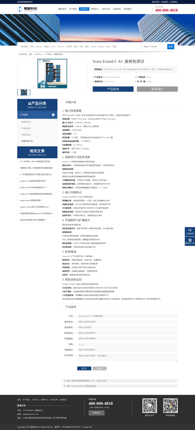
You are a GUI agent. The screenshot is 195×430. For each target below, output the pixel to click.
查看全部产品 (27, 141)
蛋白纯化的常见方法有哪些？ (34, 220)
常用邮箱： (69, 338)
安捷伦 (46, 47)
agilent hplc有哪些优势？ (31, 200)
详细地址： (69, 350)
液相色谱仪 (58, 54)
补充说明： (69, 355)
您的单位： (69, 322)
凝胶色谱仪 (26, 135)
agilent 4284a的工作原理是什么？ (35, 207)
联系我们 (174, 2)
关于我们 (26, 400)
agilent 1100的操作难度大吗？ (34, 181)
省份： (72, 344)
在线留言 (165, 2)
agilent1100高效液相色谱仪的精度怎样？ (38, 194)
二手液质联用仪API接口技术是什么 (36, 174)
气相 (81, 47)
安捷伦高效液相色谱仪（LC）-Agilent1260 (88, 381)
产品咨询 (113, 89)
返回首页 (155, 2)
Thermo (93, 47)
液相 (75, 47)
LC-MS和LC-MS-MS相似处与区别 (35, 161)
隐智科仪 (28, 2)
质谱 (114, 47)
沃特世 (69, 47)
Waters (108, 47)
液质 (87, 47)
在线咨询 (96, 413)
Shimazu (39, 47)
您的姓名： (69, 327)
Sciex (53, 47)
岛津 (32, 47)
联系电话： (69, 333)
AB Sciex (60, 47)
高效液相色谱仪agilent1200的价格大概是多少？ (38, 213)
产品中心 (38, 54)
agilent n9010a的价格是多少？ (34, 187)
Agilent (101, 47)
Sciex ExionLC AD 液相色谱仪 (83, 386)
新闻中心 (45, 400)
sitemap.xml (87, 427)
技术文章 (54, 400)
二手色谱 (47, 54)
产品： (72, 316)
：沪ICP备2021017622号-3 (70, 427)
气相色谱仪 (26, 128)
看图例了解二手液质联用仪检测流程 (37, 168)
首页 (30, 54)
